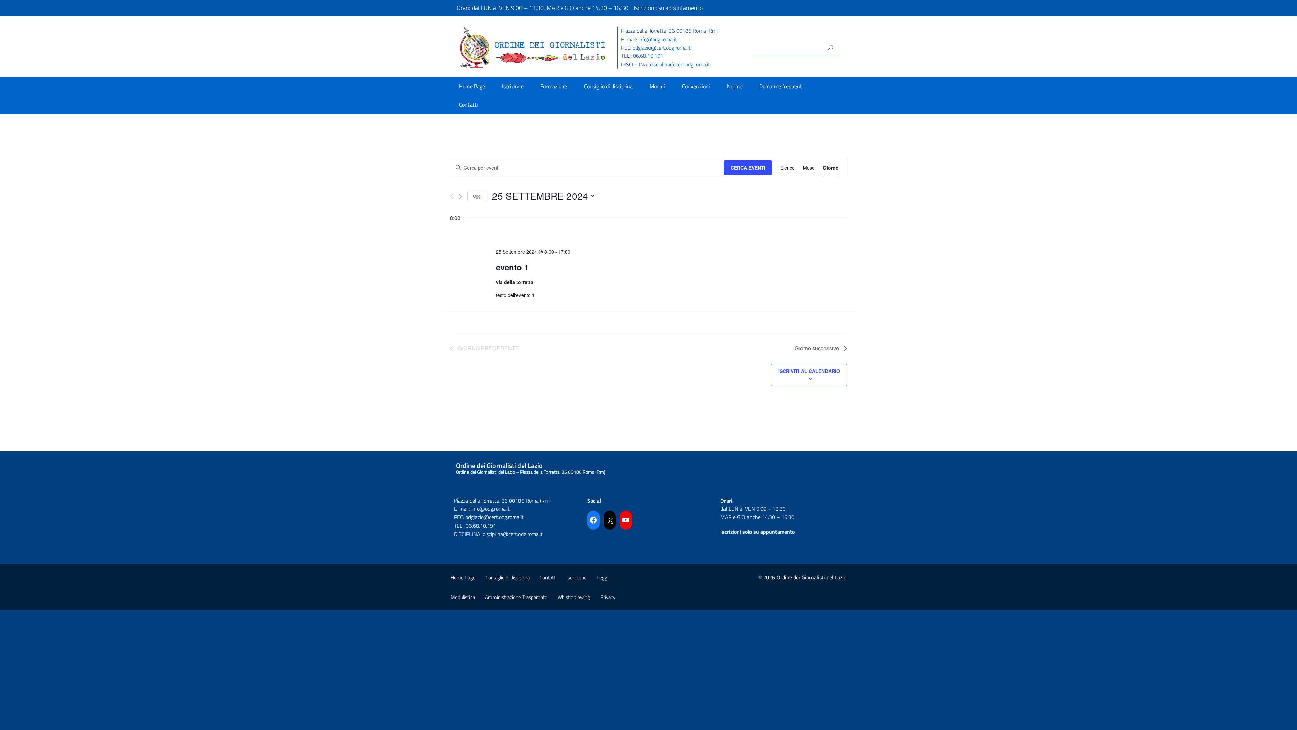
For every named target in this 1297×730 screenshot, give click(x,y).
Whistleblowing (574, 597)
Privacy (607, 597)
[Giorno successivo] (460, 196)
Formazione (553, 86)
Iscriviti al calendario (809, 371)
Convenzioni (696, 86)
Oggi (477, 196)
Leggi (602, 577)
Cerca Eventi (748, 167)
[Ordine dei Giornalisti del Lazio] (533, 47)
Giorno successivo (817, 348)
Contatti (468, 105)
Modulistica (463, 597)
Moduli (657, 86)
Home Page (472, 86)
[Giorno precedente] (452, 196)
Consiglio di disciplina (608, 86)
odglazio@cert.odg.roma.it (662, 48)
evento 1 (512, 267)
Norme (734, 86)
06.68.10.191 (648, 56)
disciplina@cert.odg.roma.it (680, 64)
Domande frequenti (781, 86)
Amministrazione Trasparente (516, 597)
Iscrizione (513, 86)
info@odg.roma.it (657, 39)
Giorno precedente (488, 348)
